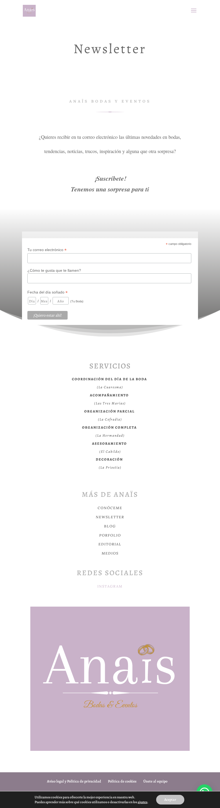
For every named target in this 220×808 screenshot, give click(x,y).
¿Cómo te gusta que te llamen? (54, 270)
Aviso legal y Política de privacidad (74, 781)
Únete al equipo (155, 781)
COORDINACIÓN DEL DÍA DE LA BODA (109, 379)
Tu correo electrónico (47, 249)
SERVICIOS (110, 366)
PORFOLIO (110, 535)
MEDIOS (110, 553)
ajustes (142, 802)
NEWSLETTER (110, 517)
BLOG (110, 526)
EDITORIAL (110, 544)
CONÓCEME (110, 508)
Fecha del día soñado (47, 292)
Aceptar (170, 799)
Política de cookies (122, 781)
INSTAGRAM (110, 586)
